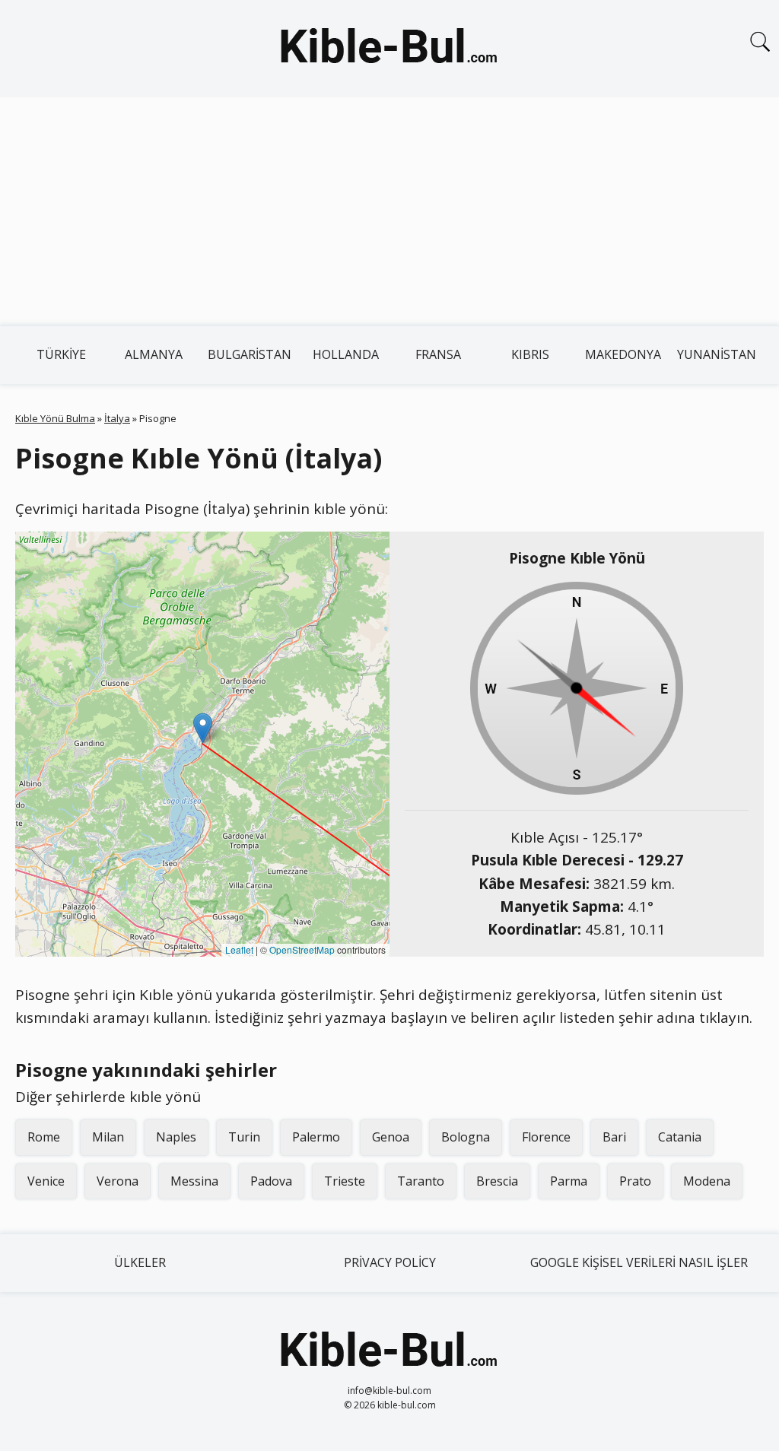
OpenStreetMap (302, 949)
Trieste (344, 1181)
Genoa (390, 1137)
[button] (202, 728)
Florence (546, 1137)
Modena (706, 1181)
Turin (244, 1137)
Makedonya (623, 354)
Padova (271, 1181)
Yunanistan (716, 354)
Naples (176, 1137)
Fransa (438, 354)
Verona (117, 1181)
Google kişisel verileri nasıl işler (639, 1262)
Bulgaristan (249, 354)
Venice (46, 1181)
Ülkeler (140, 1262)
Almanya (154, 354)
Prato (635, 1181)
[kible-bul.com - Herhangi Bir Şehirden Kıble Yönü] (389, 48)
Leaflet (239, 949)
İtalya (117, 418)
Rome (43, 1137)
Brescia (497, 1181)
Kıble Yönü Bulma (55, 418)
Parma (568, 1181)
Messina (194, 1181)
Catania (679, 1137)
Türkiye (61, 354)
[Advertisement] (389, 211)
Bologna (465, 1137)
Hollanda (346, 354)
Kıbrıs (530, 354)
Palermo (316, 1137)
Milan (108, 1137)
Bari (614, 1137)
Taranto (420, 1181)
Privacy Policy (390, 1262)
